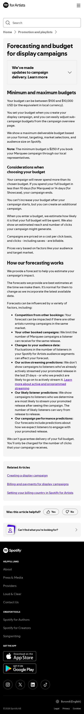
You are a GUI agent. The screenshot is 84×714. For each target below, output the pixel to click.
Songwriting (12, 636)
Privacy (66, 708)
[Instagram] (8, 684)
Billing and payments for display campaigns (38, 484)
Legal (56, 708)
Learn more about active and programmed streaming (43, 383)
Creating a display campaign (27, 475)
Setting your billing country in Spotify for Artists (40, 492)
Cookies (77, 708)
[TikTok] (45, 684)
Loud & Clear (12, 594)
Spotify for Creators (17, 628)
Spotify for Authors (16, 619)
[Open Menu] (78, 5)
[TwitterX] (20, 684)
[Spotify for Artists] (14, 5)
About (7, 569)
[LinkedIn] (33, 684)
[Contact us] (75, 530)
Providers (9, 586)
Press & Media (13, 577)
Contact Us (11, 602)
